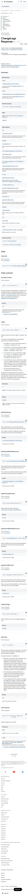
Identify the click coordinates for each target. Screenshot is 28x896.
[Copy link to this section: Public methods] (14, 273)
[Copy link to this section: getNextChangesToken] (16, 494)
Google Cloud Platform (6, 879)
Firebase (3, 877)
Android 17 (3, 826)
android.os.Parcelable (15, 106)
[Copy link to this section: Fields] (6, 252)
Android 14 (3, 832)
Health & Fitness (4, 801)
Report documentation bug (6, 860)
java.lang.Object (4, 53)
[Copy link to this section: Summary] (9, 72)
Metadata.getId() (17, 86)
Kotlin (21, 44)
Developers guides (5, 846)
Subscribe (17, 889)
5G (1, 807)
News (2, 787)
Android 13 (3, 835)
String (4, 174)
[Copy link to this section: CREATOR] (8, 256)
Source (2, 785)
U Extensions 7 (7, 34)
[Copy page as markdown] (18, 42)
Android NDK (3, 853)
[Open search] (18, 1)
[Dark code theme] (26, 264)
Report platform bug (5, 858)
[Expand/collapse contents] (8, 16)
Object (7, 49)
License (7, 886)
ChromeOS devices (5, 817)
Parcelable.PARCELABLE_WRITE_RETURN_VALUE (14, 747)
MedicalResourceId (17, 96)
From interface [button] (12, 106)
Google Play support (5, 862)
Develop (11, 10)
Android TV (3, 821)
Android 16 (3, 828)
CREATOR (4, 120)
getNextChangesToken (7, 177)
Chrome (2, 875)
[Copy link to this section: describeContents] (13, 277)
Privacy (2, 805)
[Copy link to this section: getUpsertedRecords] (15, 565)
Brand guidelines (13, 886)
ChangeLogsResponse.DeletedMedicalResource (13, 94)
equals (4, 144)
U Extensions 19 (7, 455)
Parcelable (19, 49)
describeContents (6, 133)
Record (6, 196)
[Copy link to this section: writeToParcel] (10, 708)
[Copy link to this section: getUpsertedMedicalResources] (21, 529)
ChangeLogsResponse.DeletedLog (10, 84)
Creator (15, 115)
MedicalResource (9, 184)
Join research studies (5, 864)
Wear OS (3, 814)
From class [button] (9, 241)
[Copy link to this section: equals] (6, 322)
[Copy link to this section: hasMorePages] (11, 604)
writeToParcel (6, 229)
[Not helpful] (11, 13)
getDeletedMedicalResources (9, 166)
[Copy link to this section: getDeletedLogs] (12, 412)
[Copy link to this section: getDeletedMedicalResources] (20, 451)
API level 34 (7, 33)
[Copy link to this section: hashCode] (8, 637)
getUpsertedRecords (7, 200)
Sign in (24, 1)
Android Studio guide (5, 844)
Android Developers (5, 10)
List (3, 151)
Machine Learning (4, 798)
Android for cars (4, 819)
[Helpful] (9, 13)
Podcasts (3, 791)
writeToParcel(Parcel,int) (13, 295)
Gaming (2, 796)
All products (3, 881)
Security (2, 782)
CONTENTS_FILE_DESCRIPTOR (8, 298)
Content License (14, 762)
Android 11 (3, 839)
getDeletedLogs (6, 154)
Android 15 (3, 830)
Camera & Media (4, 803)
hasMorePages (5, 210)
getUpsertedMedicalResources (9, 188)
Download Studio (4, 851)
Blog (2, 789)
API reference (5, 6)
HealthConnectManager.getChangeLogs (11, 65)
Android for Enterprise (5, 780)
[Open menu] (2, 1)
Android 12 (3, 837)
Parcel (11, 229)
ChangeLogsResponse (22, 265)
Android (2, 778)
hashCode (4, 220)
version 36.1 (7, 454)
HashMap (12, 653)
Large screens (4, 812)
